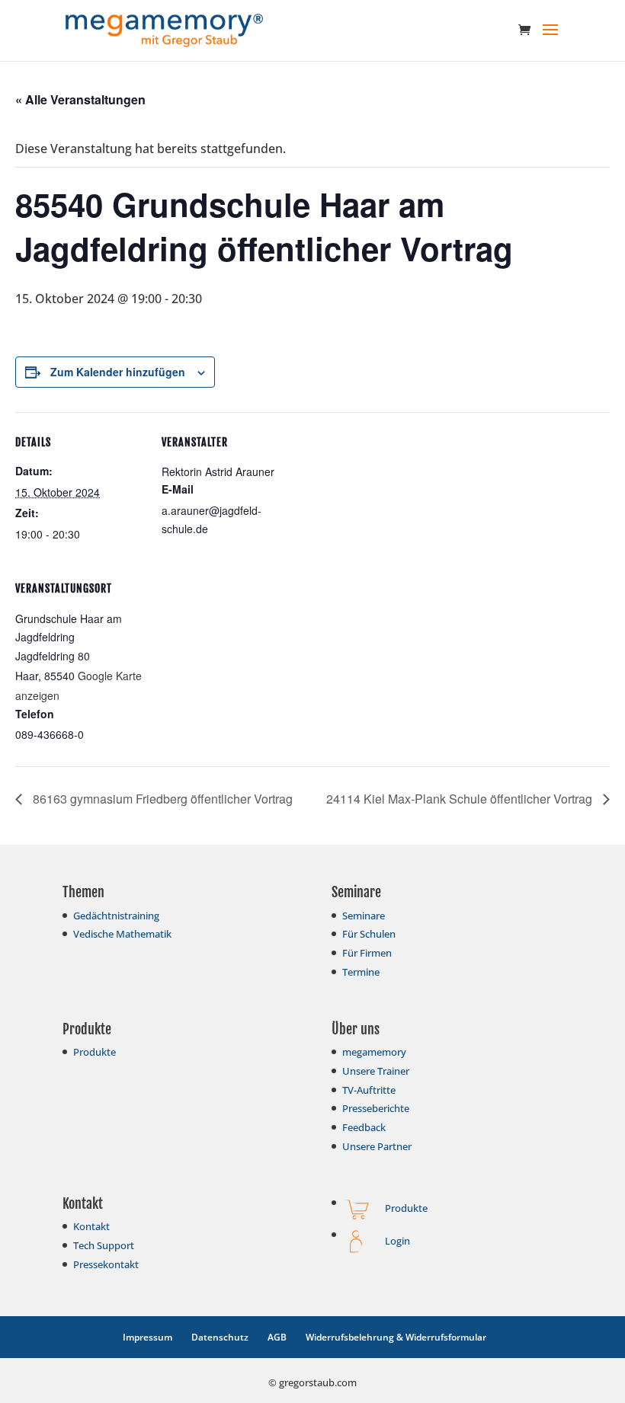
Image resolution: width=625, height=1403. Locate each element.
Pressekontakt (106, 1264)
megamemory (374, 1052)
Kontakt (91, 1226)
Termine (361, 972)
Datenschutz (219, 1337)
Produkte (94, 1052)
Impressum (147, 1337)
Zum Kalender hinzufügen (117, 371)
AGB (277, 1337)
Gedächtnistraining (116, 915)
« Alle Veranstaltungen (80, 99)
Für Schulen (369, 934)
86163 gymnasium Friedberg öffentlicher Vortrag (161, 798)
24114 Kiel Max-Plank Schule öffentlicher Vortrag (460, 798)
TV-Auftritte (369, 1090)
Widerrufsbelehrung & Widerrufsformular (396, 1337)
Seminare (363, 915)
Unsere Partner (377, 1146)
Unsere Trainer (375, 1071)
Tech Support (103, 1245)
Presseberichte (375, 1108)
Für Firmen (367, 953)
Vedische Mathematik (122, 934)
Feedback (364, 1127)
